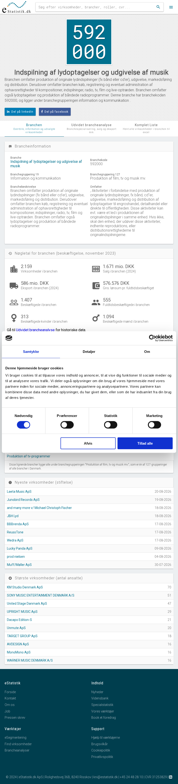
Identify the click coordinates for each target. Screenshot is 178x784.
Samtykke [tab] (31, 351)
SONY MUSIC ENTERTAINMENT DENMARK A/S (40, 595)
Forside (10, 692)
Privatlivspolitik (102, 757)
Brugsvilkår (99, 744)
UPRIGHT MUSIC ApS (22, 611)
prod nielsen (16, 556)
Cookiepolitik (100, 750)
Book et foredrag (103, 717)
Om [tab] (147, 351)
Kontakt (10, 698)
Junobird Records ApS (23, 499)
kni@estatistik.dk (105, 777)
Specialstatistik (102, 705)
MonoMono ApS (19, 652)
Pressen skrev (15, 717)
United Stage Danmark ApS (27, 603)
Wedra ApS (15, 540)
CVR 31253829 (156, 777)
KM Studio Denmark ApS (25, 587)
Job (7, 711)
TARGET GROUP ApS (22, 636)
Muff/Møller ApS (19, 564)
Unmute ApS (16, 628)
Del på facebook (56, 111)
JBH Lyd (13, 516)
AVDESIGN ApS (18, 644)
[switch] (67, 424)
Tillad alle (145, 443)
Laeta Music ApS (19, 491)
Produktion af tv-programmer (28, 456)
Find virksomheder (18, 744)
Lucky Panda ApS (19, 548)
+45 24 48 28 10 (131, 777)
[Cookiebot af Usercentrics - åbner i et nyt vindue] (152, 338)
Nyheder (97, 692)
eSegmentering (15, 737)
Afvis (88, 443)
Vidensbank (99, 698)
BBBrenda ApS (18, 524)
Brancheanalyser (17, 750)
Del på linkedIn (22, 111)
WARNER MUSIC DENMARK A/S (30, 660)
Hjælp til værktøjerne (105, 737)
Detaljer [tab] (89, 351)
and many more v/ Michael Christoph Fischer (39, 507)
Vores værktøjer (102, 711)
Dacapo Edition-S (19, 619)
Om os (10, 705)
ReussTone (15, 532)
